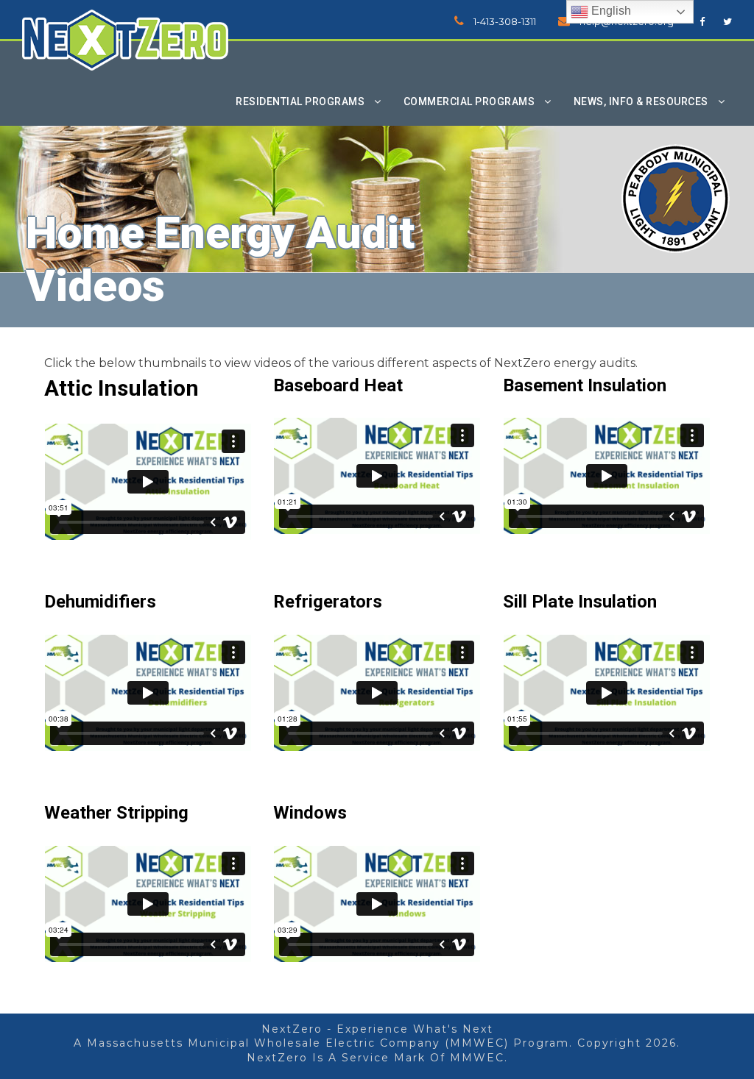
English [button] (609, 10)
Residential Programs (300, 101)
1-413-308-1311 (504, 21)
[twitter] (727, 21)
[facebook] (702, 21)
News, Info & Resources (641, 101)
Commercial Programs (469, 101)
